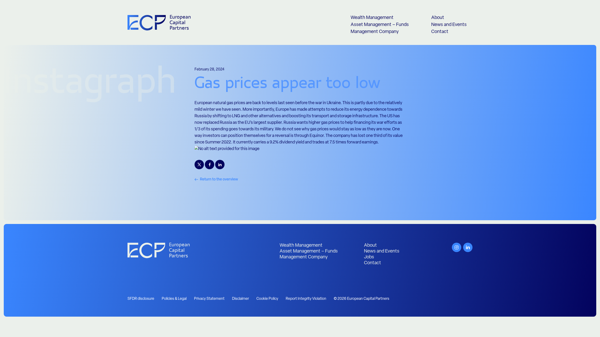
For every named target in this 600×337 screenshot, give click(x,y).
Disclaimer (240, 299)
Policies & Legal (174, 299)
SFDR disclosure (141, 299)
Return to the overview (219, 179)
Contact (439, 31)
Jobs (369, 257)
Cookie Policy (267, 299)
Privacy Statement (209, 299)
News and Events (449, 24)
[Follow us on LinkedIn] (467, 247)
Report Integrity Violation (306, 299)
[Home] (159, 250)
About (437, 17)
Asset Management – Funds (380, 24)
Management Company (375, 31)
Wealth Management (372, 17)
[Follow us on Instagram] (456, 247)
